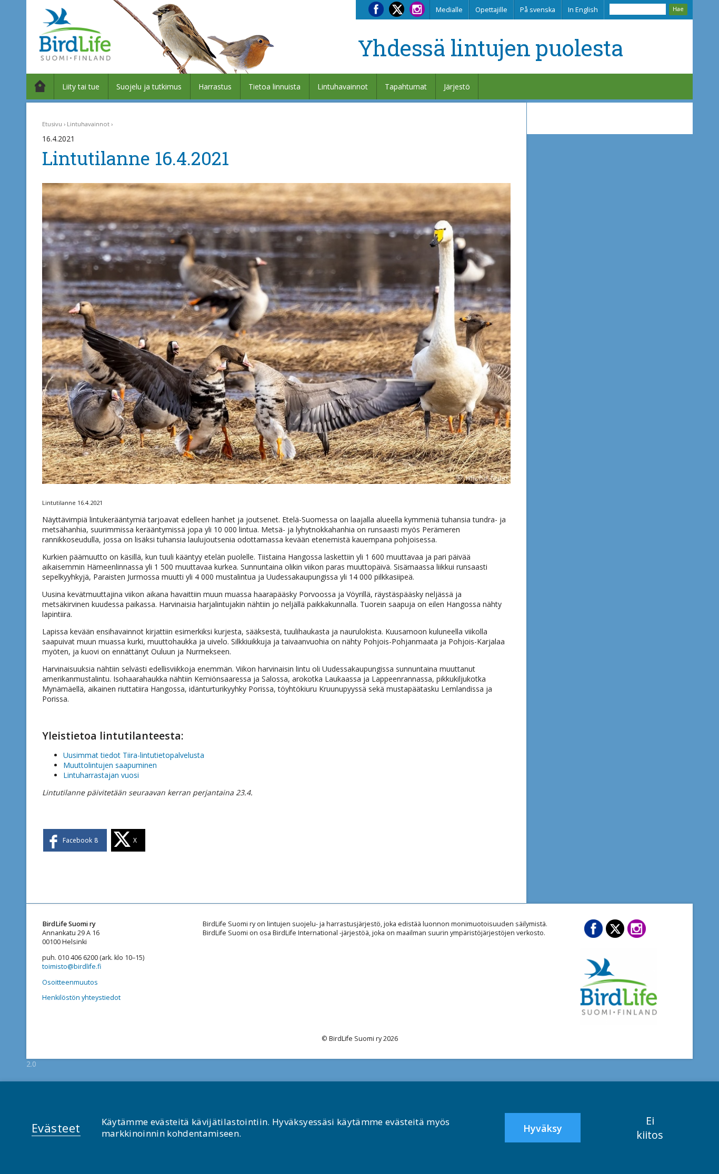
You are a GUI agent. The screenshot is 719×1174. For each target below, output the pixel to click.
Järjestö (457, 87)
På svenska (537, 9)
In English (583, 9)
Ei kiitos (649, 1128)
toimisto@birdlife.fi (71, 966)
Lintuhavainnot (342, 87)
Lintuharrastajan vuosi (101, 775)
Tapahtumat (406, 87)
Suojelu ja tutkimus (149, 87)
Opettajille (491, 9)
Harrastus (215, 87)
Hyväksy (542, 1128)
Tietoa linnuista (274, 87)
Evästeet (56, 1128)
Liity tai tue (80, 87)
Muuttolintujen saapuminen (110, 765)
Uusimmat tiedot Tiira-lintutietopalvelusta (133, 755)
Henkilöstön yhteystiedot (81, 997)
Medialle (449, 9)
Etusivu (52, 124)
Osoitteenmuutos (70, 982)
